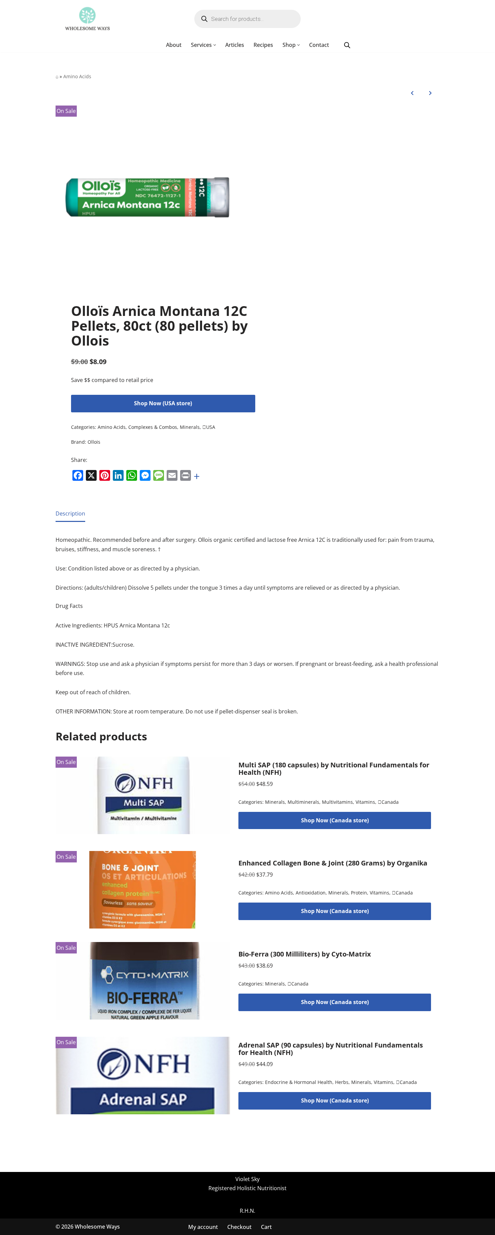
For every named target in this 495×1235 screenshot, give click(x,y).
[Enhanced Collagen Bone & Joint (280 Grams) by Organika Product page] (142, 890)
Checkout (239, 1226)
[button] (214, 45)
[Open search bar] (347, 45)
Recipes (263, 45)
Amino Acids (77, 76)
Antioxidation (311, 893)
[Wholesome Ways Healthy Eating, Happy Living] (87, 19)
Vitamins (365, 802)
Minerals (190, 427)
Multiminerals (303, 802)
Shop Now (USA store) (163, 403)
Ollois (94, 442)
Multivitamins (337, 802)
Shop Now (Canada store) (335, 820)
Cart (266, 1226)
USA (208, 427)
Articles (234, 45)
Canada (388, 802)
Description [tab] (70, 513)
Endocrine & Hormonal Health (298, 1082)
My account (203, 1226)
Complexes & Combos (152, 427)
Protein (359, 893)
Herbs (342, 1082)
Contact (319, 45)
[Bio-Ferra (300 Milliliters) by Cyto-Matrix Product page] (142, 981)
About (174, 45)
